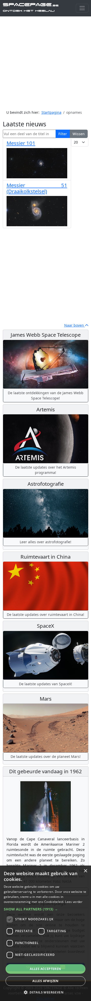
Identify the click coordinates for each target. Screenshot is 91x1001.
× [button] (85, 871)
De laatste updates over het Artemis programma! (45, 470)
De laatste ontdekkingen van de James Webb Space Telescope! (45, 395)
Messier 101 (21, 143)
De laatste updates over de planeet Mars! (46, 756)
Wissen (79, 133)
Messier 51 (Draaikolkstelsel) (37, 188)
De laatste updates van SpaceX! (45, 683)
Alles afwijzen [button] (45, 981)
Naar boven (74, 325)
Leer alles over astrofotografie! (45, 541)
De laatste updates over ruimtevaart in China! (45, 614)
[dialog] (45, 933)
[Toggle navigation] (82, 8)
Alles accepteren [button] (45, 969)
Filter (62, 133)
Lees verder (73, 902)
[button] (45, 909)
